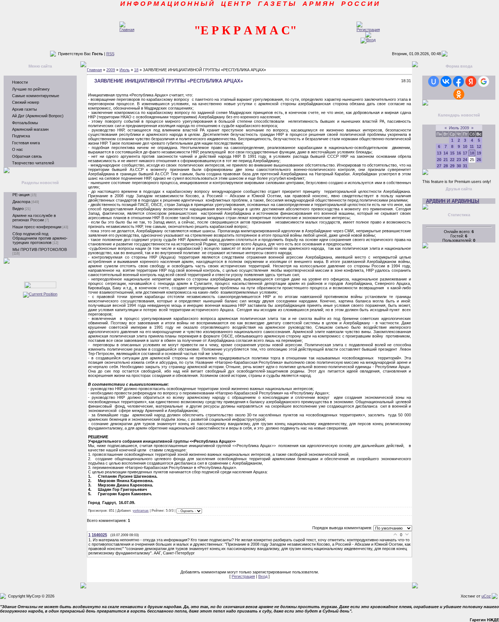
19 (479, 153)
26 (479, 159)
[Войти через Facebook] (458, 81)
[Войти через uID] (433, 81)
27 (439, 166)
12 (479, 146)
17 (465, 153)
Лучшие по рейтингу (31, 89)
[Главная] (126, 29)
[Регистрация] (368, 29)
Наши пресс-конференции (36, 227)
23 (459, 159)
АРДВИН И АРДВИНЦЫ (452, 201)
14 (445, 153)
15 (452, 153)
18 (136, 70)
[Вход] (368, 40)
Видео (18, 208)
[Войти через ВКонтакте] (446, 81)
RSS (110, 53)
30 (459, 166)
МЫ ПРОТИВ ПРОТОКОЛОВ (39, 249)
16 (459, 153)
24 (465, 159)
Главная (94, 70)
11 (472, 146)
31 (465, 166)
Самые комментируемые (35, 96)
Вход (262, 576)
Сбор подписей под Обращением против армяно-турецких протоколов (40, 238)
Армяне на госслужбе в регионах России (34, 217)
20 (439, 159)
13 (439, 153)
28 (445, 166)
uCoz (486, 596)
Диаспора (21, 201)
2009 (110, 70)
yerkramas (141, 510)
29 (452, 166)
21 (445, 159)
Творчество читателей (33, 163)
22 (452, 159)
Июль (124, 70)
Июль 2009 (459, 128)
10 (465, 146)
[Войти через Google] (484, 81)
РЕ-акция (21, 194)
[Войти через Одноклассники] (458, 94)
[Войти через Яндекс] (470, 81)
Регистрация (243, 576)
